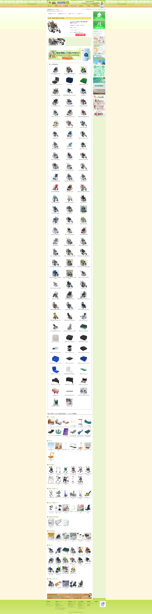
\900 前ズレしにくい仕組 (69, 320)
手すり (51, 440)
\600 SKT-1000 (69, 127)
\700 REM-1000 (83, 223)
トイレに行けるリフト (51, 512)
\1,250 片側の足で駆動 (55, 95)
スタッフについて (90, 603)
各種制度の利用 (58, 604)
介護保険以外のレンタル (62, 13)
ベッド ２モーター (59, 426)
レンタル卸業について (79, 13)
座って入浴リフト (80, 512)
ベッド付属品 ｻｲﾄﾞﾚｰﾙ (73, 426)
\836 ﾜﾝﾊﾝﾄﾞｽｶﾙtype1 (69, 234)
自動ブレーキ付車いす (58, 574)
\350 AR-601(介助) (56, 170)
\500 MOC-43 (84, 180)
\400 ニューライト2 (55, 116)
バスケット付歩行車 (80, 474)
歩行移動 (51, 464)
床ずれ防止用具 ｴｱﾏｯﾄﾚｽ (73, 436)
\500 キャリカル (69, 159)
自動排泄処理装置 (53, 516)
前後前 (75, 612)
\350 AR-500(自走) (84, 105)
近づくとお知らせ (73, 540)
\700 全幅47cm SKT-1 (55, 255)
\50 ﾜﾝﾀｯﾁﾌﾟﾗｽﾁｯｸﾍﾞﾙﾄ (69, 395)
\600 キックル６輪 (55, 298)
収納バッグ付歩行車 (88, 474)
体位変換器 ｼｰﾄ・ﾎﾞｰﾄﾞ (66, 436)
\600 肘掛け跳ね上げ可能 (69, 255)
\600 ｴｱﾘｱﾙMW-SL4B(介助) (83, 191)
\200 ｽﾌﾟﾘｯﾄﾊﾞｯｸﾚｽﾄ (83, 384)
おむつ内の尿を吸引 (51, 526)
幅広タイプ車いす (66, 564)
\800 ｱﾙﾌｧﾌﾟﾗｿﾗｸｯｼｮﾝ (69, 341)
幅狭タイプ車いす (73, 564)
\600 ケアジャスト (83, 148)
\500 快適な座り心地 (55, 73)
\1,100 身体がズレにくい (55, 330)
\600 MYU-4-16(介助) (83, 159)
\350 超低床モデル (83, 73)
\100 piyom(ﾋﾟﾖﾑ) (83, 84)
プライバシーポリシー (50, 605)
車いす (51, 545)
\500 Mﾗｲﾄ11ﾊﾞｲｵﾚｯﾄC (70, 116)
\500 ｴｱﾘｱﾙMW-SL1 (55, 234)
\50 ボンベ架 (69, 405)
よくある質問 (80, 601)
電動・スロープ (53, 578)
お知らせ (47, 603)
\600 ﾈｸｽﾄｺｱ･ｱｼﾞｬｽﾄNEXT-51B (56, 278)
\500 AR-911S (84, 202)
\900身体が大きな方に (69, 298)
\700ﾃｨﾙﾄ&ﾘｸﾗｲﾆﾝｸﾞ (69, 309)
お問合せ (96, 601)
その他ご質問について (82, 608)
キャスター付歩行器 (58, 474)
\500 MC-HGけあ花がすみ (83, 116)
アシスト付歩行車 (51, 474)
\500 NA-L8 (55, 127)
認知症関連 (52, 531)
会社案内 (89, 601)
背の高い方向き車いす (51, 574)
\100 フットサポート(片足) (83, 395)
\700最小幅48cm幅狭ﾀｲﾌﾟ (55, 309)
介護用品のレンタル (72, 601)
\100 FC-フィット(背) (69, 384)
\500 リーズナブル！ (83, 320)
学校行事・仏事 (71, 13)
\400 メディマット (83, 373)
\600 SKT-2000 (83, 127)
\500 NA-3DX (55, 223)
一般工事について (81, 604)
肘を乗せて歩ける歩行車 (80, 484)
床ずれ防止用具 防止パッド (80, 436)
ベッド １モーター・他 (52, 426)
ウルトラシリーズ (58, 555)
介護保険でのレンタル (90, 9)
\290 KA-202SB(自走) (69, 105)
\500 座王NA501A (83, 234)
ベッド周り (52, 416)
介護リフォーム (59, 601)
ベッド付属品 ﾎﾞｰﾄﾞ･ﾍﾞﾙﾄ (88, 426)
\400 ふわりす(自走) (55, 159)
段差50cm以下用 (80, 498)
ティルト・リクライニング (80, 555)
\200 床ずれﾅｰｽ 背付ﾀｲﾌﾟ (69, 373)
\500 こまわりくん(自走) (83, 277)
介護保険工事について (82, 603)
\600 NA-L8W (69, 148)
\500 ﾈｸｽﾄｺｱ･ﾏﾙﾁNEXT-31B (83, 266)
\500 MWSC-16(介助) (83, 170)
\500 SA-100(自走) (55, 202)
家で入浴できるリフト (66, 512)
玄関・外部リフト (53, 488)
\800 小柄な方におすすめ (83, 309)
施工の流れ (57, 603)
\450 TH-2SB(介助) (55, 191)
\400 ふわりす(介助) (69, 170)
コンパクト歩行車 (66, 474)
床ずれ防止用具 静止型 (88, 436)
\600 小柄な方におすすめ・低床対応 (69, 278)
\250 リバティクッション (55, 352)
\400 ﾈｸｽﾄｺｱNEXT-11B (70, 266)
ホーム (83, 9)
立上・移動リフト (53, 502)
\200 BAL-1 (83, 95)
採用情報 (88, 605)
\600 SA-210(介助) (69, 202)
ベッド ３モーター (67, 426)
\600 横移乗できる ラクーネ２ (69, 95)
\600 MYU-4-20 (69, 223)
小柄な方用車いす (58, 564)
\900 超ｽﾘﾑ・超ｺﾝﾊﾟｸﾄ (55, 320)
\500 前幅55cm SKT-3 (83, 245)
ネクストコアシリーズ (88, 555)
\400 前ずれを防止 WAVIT (69, 245)
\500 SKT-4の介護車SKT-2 (83, 255)
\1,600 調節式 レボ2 (55, 105)
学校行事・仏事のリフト (98, 33)
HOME (49, 601)
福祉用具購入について (82, 605)
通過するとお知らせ (80, 540)
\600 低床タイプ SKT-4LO (55, 266)
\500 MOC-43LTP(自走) (69, 180)
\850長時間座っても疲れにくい (83, 298)
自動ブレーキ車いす (58, 540)
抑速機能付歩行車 (66, 484)
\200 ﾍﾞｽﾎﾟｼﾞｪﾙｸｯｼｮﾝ (83, 330)
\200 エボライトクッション (83, 352)
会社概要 (88, 604)
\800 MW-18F (55, 245)
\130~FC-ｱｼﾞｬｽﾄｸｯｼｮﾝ (56, 373)
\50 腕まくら (55, 395)
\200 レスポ (69, 84)
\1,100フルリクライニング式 (69, 330)
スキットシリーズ (73, 555)
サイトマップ (48, 604)
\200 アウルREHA (55, 341)
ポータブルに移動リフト (58, 512)
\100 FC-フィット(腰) (55, 384)
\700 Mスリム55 (69, 191)
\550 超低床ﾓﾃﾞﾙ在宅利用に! (69, 73)
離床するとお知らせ (88, 540)
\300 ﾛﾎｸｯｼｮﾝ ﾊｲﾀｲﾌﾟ (83, 341)
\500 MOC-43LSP (55, 148)
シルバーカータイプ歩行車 (73, 474)
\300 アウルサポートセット (55, 84)
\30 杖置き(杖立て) (55, 405)
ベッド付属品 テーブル (81, 426)
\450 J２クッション (69, 352)
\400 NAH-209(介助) (55, 180)
